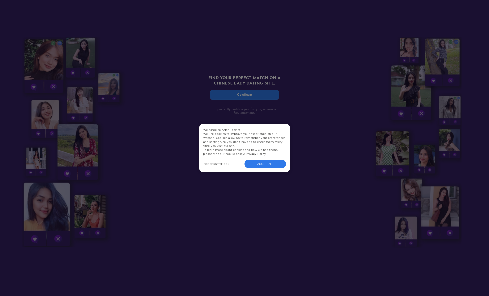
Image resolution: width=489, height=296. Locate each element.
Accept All (265, 163)
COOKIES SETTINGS (215, 163)
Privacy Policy (256, 154)
